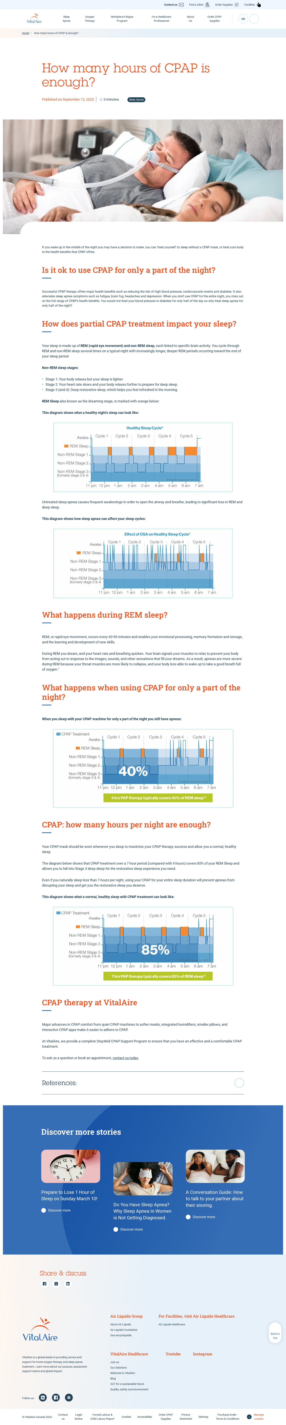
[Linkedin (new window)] (43, 1397)
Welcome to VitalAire (122, 1373)
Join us (114, 1362)
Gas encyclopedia (121, 1335)
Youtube (173, 1353)
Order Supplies (224, 4)
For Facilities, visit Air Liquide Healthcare (196, 1316)
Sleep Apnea (66, 18)
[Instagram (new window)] (69, 1397)
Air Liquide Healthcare (172, 1324)
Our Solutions (118, 1367)
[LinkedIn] (68, 1283)
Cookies (126, 1416)
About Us (190, 18)
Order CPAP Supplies (214, 18)
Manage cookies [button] (259, 1416)
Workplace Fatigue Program (122, 18)
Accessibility (144, 1416)
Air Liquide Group (126, 1316)
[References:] (143, 1083)
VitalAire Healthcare (129, 1353)
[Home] (39, 18)
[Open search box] (254, 19)
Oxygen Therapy (90, 18)
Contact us (170, 4)
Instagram (202, 1353)
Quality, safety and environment (129, 1389)
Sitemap (203, 1416)
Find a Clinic (196, 4)
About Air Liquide (120, 1324)
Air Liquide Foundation (124, 1329)
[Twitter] (56, 1283)
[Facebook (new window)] (56, 1397)
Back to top (275, 1335)
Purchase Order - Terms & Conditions (227, 1416)
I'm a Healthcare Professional (161, 18)
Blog (113, 1378)
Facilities (249, 4)
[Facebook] (44, 1283)
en (243, 18)
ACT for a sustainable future (127, 1383)
